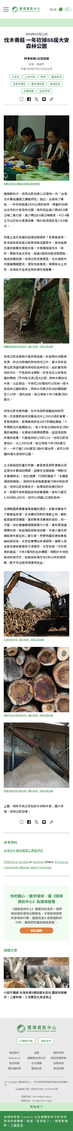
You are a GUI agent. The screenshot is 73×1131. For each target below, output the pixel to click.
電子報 (53, 9)
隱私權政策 (14, 1068)
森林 (43, 77)
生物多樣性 (19, 84)
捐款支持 (46, 1041)
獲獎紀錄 (36, 1068)
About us (14, 1058)
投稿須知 (58, 1063)
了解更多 (16, 1125)
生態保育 (44, 91)
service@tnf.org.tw (42, 1096)
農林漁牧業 (37, 84)
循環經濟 (56, 77)
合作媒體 (36, 1063)
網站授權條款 (58, 1058)
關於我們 (58, 1052)
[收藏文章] (21, 99)
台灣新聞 (43, 58)
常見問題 (14, 1063)
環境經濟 (55, 84)
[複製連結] (51, 99)
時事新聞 (30, 58)
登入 (68, 9)
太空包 (15, 77)
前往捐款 (36, 930)
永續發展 (28, 91)
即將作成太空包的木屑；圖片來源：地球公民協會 (28, 790)
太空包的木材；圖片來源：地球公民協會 (24, 639)
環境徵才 (14, 1052)
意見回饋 (58, 1068)
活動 (36, 1052)
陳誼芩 (40, 64)
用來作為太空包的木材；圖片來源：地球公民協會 (28, 715)
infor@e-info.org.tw (42, 1100)
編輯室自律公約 (36, 1058)
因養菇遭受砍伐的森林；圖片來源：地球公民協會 (28, 346)
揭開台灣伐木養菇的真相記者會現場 (22, 183)
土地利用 (30, 77)
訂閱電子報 (26, 1041)
